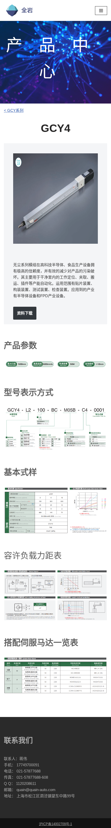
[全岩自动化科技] (19, 10)
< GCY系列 (13, 110)
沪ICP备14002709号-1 (55, 824)
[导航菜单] (101, 10)
